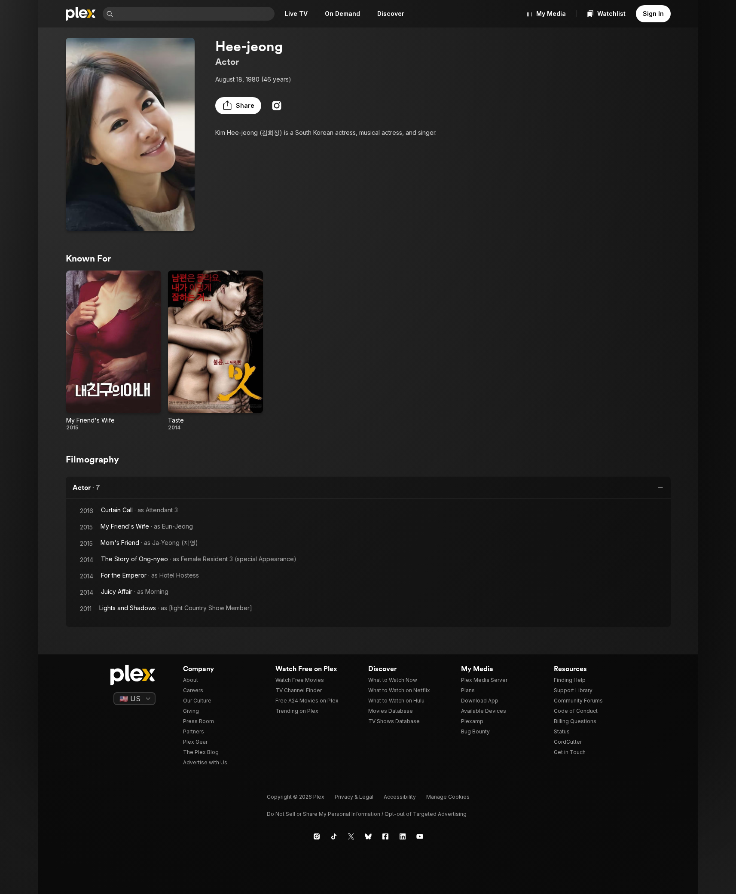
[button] (238, 105)
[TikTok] (333, 836)
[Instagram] (276, 105)
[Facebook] (385, 836)
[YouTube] (419, 836)
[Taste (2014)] (215, 351)
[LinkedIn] (402, 836)
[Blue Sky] (368, 836)
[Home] (81, 13)
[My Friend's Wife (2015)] (113, 351)
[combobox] (195, 14)
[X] (351, 836)
